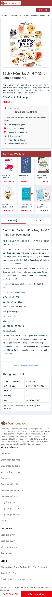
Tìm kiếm (43, 10)
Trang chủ (4, 15)
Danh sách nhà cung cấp (12, 490)
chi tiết (39, 220)
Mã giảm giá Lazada (10, 508)
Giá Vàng (41, 587)
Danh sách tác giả (9, 484)
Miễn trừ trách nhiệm (10, 472)
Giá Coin (7, 590)
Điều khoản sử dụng (10, 466)
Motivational (44, 15)
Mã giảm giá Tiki (8, 502)
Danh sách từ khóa (10, 496)
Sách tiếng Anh (15, 15)
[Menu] (48, 3)
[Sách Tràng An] (13, 423)
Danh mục (5, 478)
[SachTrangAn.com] (15, 3)
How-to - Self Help (31, 15)
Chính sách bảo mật (10, 459)
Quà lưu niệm (7, 553)
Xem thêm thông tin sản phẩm (26, 366)
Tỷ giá (16, 587)
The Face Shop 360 (28, 587)
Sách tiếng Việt (8, 535)
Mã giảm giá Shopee (10, 514)
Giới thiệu (13, 220)
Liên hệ (4, 520)
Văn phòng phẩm (9, 547)
